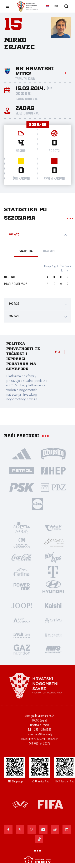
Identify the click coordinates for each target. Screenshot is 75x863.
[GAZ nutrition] (22, 649)
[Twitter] (20, 829)
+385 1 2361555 (41, 730)
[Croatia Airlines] (53, 542)
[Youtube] (43, 829)
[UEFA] (20, 804)
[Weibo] (55, 829)
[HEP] (53, 470)
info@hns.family (43, 734)
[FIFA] (50, 804)
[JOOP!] (22, 605)
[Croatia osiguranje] (22, 542)
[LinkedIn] (66, 829)
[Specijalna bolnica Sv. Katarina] (53, 634)
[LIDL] (37, 503)
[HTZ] (22, 528)
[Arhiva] (66, 6)
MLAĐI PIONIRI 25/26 (15, 284)
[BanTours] (22, 634)
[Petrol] (22, 470)
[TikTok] (39, 839)
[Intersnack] (53, 557)
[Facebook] (8, 829)
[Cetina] (22, 572)
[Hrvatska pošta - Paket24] (53, 528)
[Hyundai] (53, 586)
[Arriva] (53, 620)
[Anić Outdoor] (22, 620)
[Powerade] (22, 586)
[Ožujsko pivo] (53, 453)
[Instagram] (32, 829)
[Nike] (22, 453)
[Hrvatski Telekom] (53, 572)
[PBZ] (53, 487)
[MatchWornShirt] (53, 649)
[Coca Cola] (22, 557)
